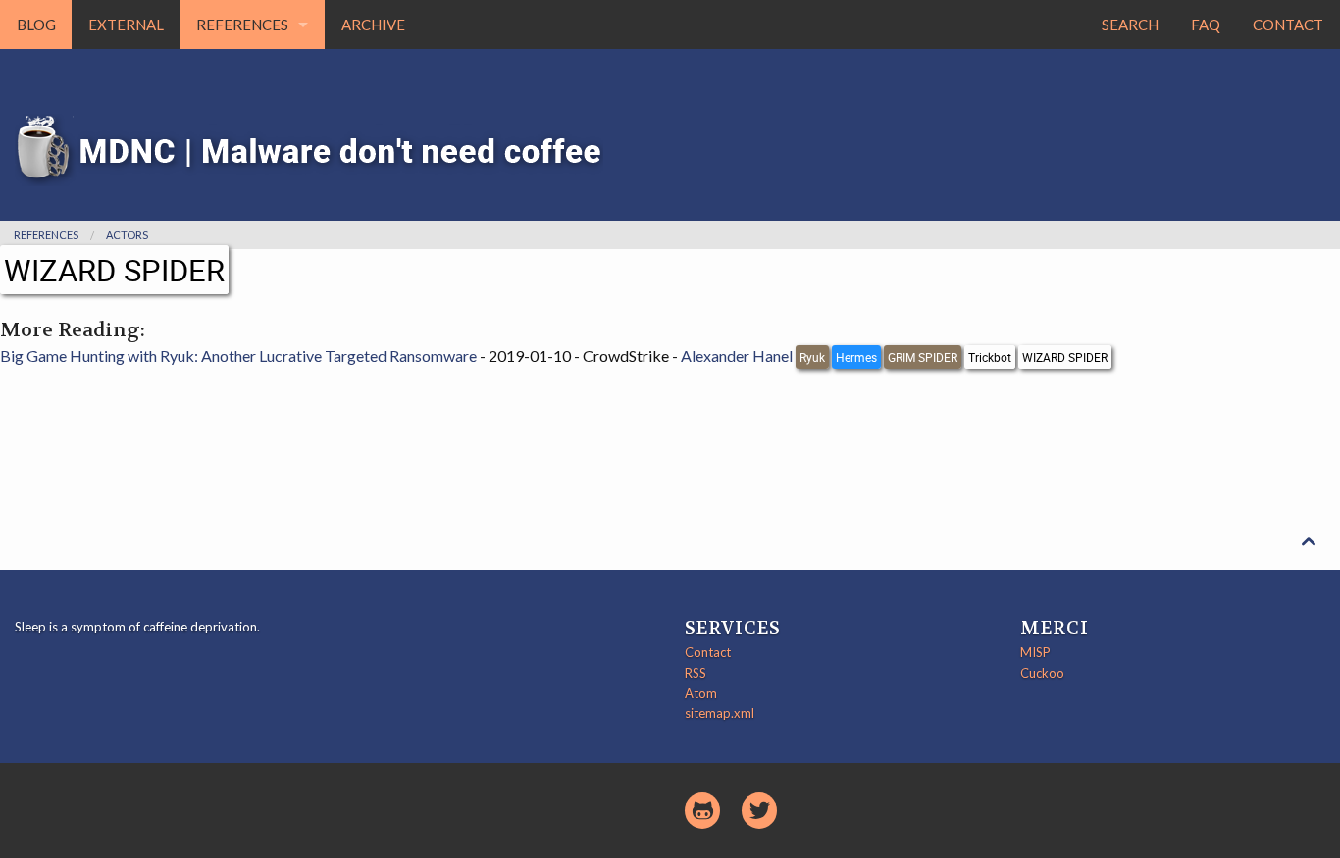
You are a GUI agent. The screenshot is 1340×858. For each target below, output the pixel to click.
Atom (701, 693)
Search (1130, 24)
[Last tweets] (759, 810)
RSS (695, 673)
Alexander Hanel (737, 355)
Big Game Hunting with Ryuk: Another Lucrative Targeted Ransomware (238, 355)
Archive (373, 24)
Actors (127, 234)
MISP (1035, 652)
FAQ (1205, 24)
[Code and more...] (702, 810)
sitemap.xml (719, 713)
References (242, 24)
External (126, 24)
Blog (36, 24)
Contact (1288, 24)
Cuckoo (1042, 673)
